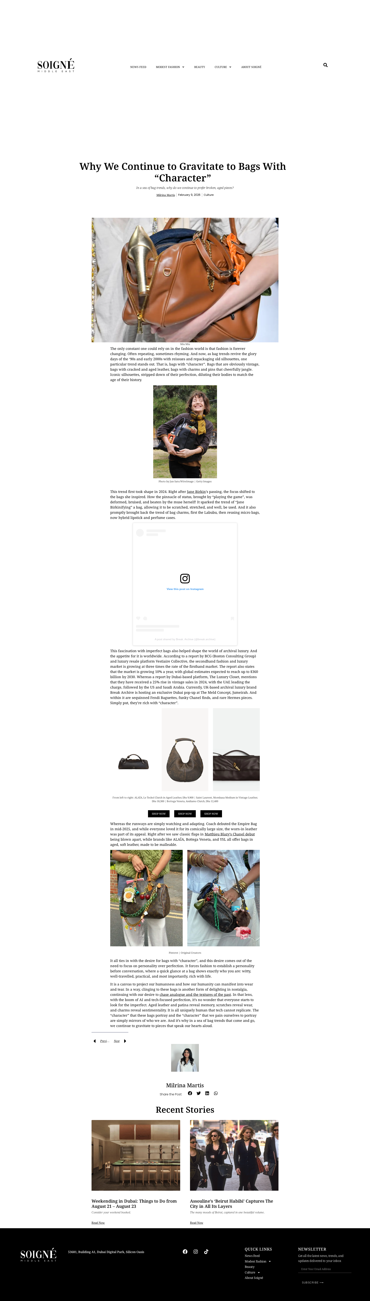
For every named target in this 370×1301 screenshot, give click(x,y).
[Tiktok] (206, 1251)
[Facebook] (185, 1251)
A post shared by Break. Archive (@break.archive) (185, 639)
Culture (221, 67)
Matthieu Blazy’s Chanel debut (230, 834)
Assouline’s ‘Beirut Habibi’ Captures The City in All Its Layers (231, 1203)
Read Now (98, 1222)
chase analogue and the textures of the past (195, 994)
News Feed (138, 67)
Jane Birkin (196, 491)
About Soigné (251, 67)
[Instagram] (195, 1251)
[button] (190, 1093)
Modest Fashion (168, 67)
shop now (159, 813)
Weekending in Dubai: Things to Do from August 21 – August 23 (134, 1203)
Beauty (199, 67)
